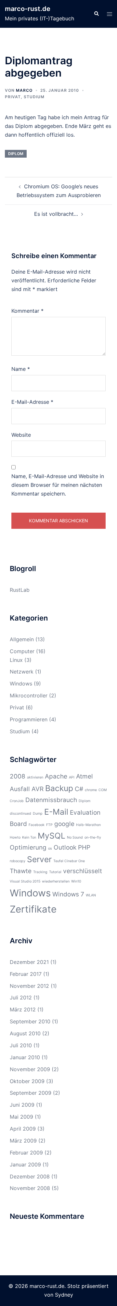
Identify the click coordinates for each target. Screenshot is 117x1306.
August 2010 (25, 1033)
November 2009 (30, 1069)
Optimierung (28, 847)
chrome (91, 790)
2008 (17, 776)
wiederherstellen (56, 881)
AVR (38, 789)
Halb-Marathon (88, 825)
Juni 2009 (22, 1105)
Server (39, 859)
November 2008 (30, 1188)
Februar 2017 (26, 974)
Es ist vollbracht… (56, 214)
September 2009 (30, 1093)
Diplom (15, 153)
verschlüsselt (82, 871)
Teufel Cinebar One (69, 861)
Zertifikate (33, 909)
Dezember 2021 (29, 962)
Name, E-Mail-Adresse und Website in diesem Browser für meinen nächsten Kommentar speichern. (57, 485)
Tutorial (55, 872)
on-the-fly (92, 837)
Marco (24, 90)
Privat (13, 96)
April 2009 (23, 1128)
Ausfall (20, 789)
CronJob (17, 801)
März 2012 (23, 1009)
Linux (16, 660)
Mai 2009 (21, 1116)
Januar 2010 (25, 1057)
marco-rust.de (27, 9)
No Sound (75, 837)
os (50, 848)
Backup (59, 788)
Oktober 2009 (27, 1081)
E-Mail (56, 812)
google (64, 824)
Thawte (21, 871)
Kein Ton (29, 837)
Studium (34, 96)
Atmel (84, 776)
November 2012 (29, 986)
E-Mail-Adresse (32, 402)
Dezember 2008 (30, 1176)
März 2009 (23, 1140)
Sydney (64, 1294)
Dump (38, 813)
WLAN (91, 895)
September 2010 (30, 1021)
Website (21, 435)
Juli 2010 (21, 1045)
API (71, 777)
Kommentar (27, 311)
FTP (49, 825)
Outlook (65, 847)
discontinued (20, 813)
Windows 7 (68, 894)
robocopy (17, 861)
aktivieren (35, 777)
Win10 (76, 881)
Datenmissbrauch (51, 800)
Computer (22, 651)
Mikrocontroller (28, 695)
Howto (15, 837)
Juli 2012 (21, 997)
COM (102, 790)
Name (20, 369)
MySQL (51, 836)
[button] (96, 13)
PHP (84, 847)
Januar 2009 (25, 1164)
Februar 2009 (26, 1152)
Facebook (37, 825)
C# (79, 789)
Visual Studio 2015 (25, 881)
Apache (56, 776)
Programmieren (28, 719)
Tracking (40, 872)
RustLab (20, 590)
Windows (21, 683)
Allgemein (22, 639)
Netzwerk (21, 671)
